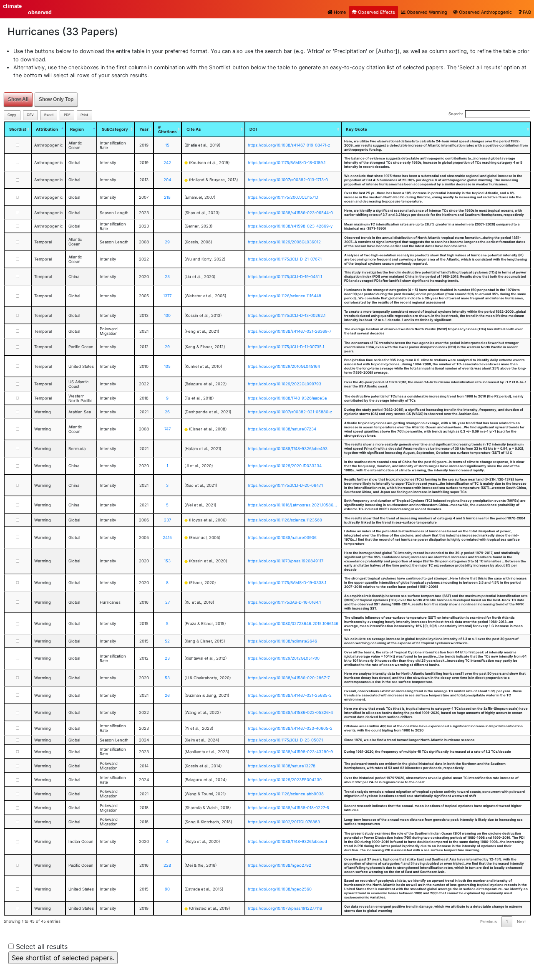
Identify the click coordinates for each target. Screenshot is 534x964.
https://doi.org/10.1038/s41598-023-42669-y (290, 226)
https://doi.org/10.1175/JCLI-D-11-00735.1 (286, 346)
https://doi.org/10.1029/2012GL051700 (284, 658)
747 (167, 429)
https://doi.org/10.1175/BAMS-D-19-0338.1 (287, 582)
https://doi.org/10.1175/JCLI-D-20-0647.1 (285, 485)
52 (167, 641)
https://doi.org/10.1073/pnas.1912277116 (285, 908)
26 (167, 412)
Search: (455, 113)
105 (167, 366)
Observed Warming (426, 12)
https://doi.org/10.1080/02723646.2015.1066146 (293, 623)
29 (167, 242)
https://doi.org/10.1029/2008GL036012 (284, 242)
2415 (167, 537)
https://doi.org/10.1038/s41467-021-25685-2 (290, 695)
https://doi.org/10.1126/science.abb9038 (286, 794)
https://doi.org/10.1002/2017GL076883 (284, 822)
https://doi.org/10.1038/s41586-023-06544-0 (290, 212)
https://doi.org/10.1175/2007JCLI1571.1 (283, 197)
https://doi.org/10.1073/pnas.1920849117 (285, 561)
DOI (253, 129)
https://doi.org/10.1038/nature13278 (281, 766)
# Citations (167, 129)
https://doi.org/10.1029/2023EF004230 (285, 779)
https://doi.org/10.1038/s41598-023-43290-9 (290, 751)
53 (167, 678)
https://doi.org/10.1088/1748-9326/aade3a (287, 398)
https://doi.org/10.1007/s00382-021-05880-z (290, 412)
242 (167, 162)
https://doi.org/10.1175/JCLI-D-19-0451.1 (285, 276)
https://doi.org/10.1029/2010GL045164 (284, 366)
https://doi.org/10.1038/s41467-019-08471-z (289, 145)
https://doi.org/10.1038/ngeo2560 (280, 889)
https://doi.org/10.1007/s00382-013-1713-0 (288, 179)
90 (167, 889)
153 (167, 561)
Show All (18, 99)
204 (167, 179)
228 (167, 865)
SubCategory (115, 129)
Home (339, 12)
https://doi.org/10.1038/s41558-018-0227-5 (288, 807)
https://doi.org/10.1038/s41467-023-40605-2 (290, 728)
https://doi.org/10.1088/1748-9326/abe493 (287, 448)
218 (167, 197)
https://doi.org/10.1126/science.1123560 (285, 520)
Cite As (193, 129)
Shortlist (17, 129)
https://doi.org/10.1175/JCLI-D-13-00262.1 (286, 315)
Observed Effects (376, 12)
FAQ (526, 12)
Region (77, 129)
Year (144, 129)
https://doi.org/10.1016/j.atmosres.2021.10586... (292, 505)
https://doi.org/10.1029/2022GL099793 (284, 384)
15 (167, 145)
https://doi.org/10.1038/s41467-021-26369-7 (289, 331)
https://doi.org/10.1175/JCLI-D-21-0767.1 (285, 259)
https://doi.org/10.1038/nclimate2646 (282, 641)
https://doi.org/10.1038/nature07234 (282, 429)
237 (167, 520)
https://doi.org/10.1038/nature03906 (282, 537)
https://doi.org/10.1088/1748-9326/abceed (287, 841)
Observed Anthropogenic (485, 12)
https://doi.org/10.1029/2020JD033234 (285, 465)
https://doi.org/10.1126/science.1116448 (284, 296)
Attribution (47, 129)
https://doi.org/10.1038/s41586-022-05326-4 (290, 712)
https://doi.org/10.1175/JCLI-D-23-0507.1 (285, 740)
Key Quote (356, 129)
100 (167, 315)
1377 (167, 296)
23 (167, 276)
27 (167, 602)
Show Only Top (56, 99)
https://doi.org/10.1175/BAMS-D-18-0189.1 (286, 162)
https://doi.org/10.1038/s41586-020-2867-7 (289, 678)
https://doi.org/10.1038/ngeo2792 (279, 865)
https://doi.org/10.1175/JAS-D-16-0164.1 (284, 602)
